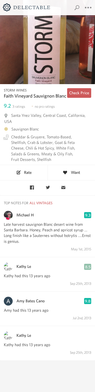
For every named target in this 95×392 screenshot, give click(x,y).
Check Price (79, 92)
